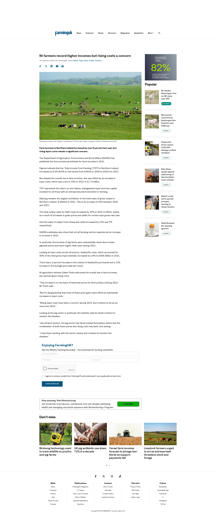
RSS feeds (135, 490)
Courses (53, 504)
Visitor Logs (135, 497)
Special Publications (80, 501)
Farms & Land (53, 501)
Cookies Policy (108, 494)
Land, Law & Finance (80, 494)
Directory (112, 33)
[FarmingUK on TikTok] (120, 477)
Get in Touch (108, 487)
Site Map (135, 494)
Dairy (86, 61)
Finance (98, 61)
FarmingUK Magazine (80, 487)
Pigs (81, 61)
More (150, 33)
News (79, 33)
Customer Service (108, 497)
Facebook (163, 494)
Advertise (108, 490)
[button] (106, 465)
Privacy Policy (135, 487)
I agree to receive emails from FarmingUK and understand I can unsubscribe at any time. (83, 376)
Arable (91, 61)
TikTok (162, 504)
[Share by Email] (58, 66)
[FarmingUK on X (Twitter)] (104, 477)
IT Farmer (80, 490)
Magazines (125, 33)
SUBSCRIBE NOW (52, 384)
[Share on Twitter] (47, 66)
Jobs (53, 497)
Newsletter (138, 33)
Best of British (80, 497)
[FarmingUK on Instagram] (112, 477)
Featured (89, 33)
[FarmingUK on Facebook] (95, 477)
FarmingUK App (163, 490)
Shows (101, 33)
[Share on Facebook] (41, 66)
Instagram (163, 501)
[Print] (63, 66)
